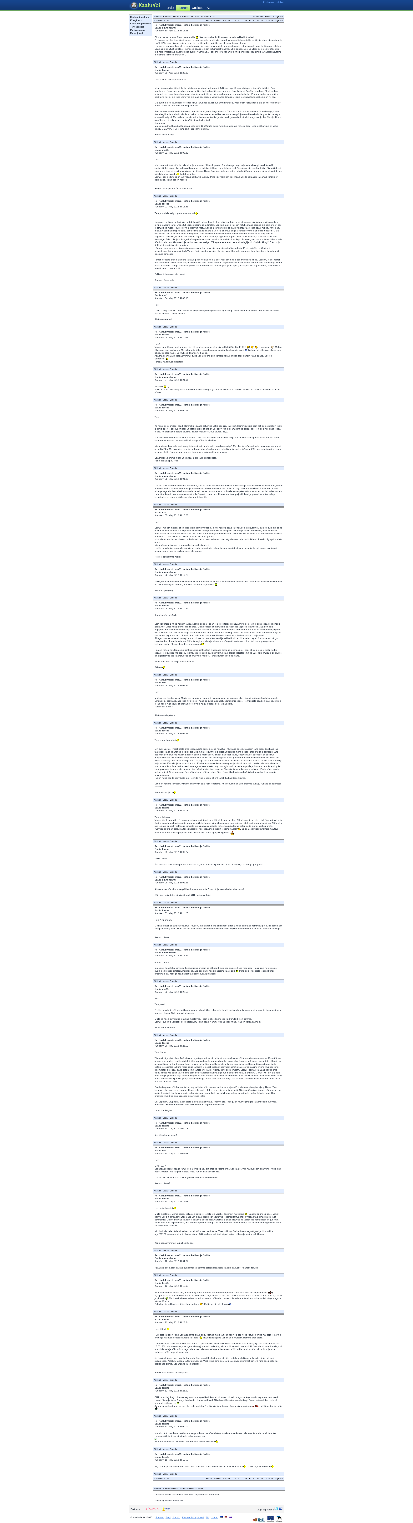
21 (258, 21)
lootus (165, 70)
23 (265, 21)
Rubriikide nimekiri (171, 16)
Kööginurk (136, 20)
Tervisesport (137, 26)
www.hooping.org (164, 590)
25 (272, 21)
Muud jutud (136, 33)
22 (262, 21)
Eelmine (268, 16)
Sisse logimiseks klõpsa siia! (169, 1500)
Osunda (173, 62)
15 (234, 21)
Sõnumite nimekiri (190, 16)
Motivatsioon (137, 30)
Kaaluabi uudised (140, 17)
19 (250, 21)
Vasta (165, 62)
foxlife (165, 334)
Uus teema (204, 16)
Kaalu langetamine (140, 23)
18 (246, 21)
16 (238, 21)
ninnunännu (169, 27)
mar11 (165, 150)
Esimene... (227, 21)
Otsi (213, 16)
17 (242, 21)
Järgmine (278, 16)
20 (254, 21)
